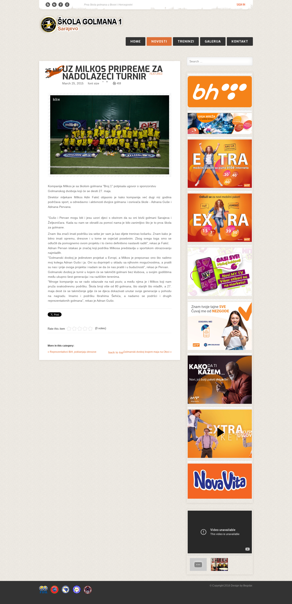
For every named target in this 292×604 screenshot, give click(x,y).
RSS (48, 4)
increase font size (107, 82)
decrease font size (103, 82)
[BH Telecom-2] (220, 186)
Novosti (159, 41)
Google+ (67, 4)
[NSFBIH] (76, 593)
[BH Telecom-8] (220, 402)
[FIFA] (43, 593)
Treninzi (186, 41)
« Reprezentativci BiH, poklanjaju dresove (72, 351)
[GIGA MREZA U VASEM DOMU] (220, 133)
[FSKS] (88, 593)
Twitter (54, 4)
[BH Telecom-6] (220, 457)
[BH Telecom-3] (220, 240)
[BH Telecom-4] (220, 295)
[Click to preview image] (110, 135)
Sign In (241, 4)
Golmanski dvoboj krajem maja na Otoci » (147, 351)
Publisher (82, 24)
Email (119, 83)
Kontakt (240, 41)
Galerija (213, 41)
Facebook (60, 4)
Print (114, 83)
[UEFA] (54, 593)
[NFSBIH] (65, 593)
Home (135, 41)
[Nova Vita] (220, 497)
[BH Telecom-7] (220, 349)
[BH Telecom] (220, 106)
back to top (115, 352)
